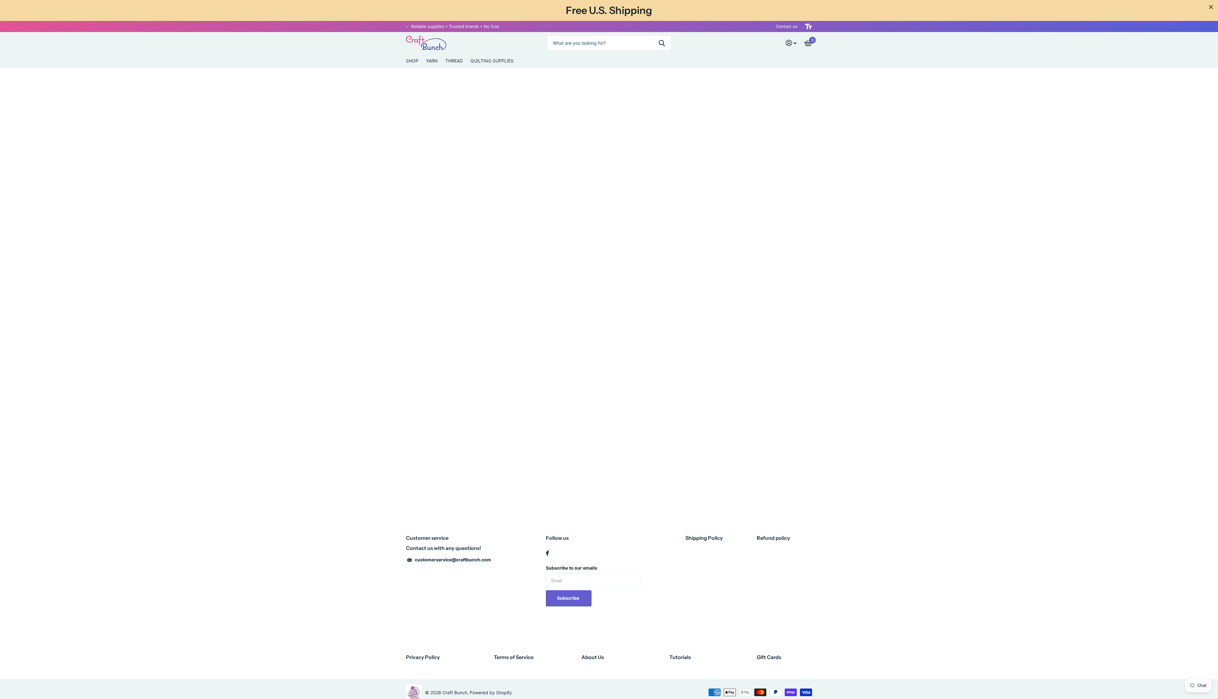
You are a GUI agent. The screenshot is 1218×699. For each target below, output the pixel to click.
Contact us (786, 26)
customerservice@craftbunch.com (453, 559)
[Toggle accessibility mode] (808, 26)
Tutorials (680, 657)
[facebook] (547, 553)
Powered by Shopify (491, 692)
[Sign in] (791, 43)
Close (1211, 7)
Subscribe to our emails (571, 568)
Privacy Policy (423, 657)
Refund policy (773, 538)
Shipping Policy (704, 538)
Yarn (432, 60)
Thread (454, 60)
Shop (412, 60)
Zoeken (662, 43)
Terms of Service (514, 657)
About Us (592, 657)
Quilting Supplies (492, 60)
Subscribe (568, 598)
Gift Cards (769, 657)
